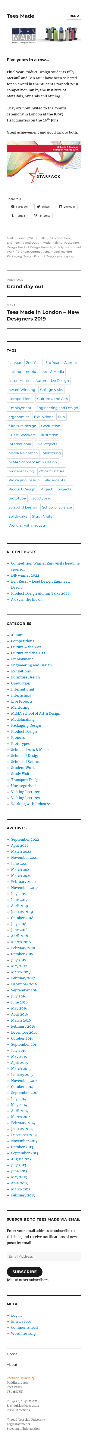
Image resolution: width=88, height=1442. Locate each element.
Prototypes (61, 247)
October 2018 (22, 918)
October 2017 (22, 954)
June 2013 (19, 1171)
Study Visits (42, 516)
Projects (46, 247)
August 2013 (21, 1159)
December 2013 (24, 1135)
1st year (15, 363)
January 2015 (22, 1074)
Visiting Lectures (25, 798)
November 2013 (24, 1141)
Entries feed (21, 1321)
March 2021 (21, 869)
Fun (61, 417)
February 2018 (23, 948)
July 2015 (18, 1050)
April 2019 (19, 906)
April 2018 (19, 936)
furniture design (22, 426)
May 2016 (19, 1008)
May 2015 (19, 1056)
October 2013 (22, 1147)
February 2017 (23, 978)
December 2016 (24, 984)
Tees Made (20, 16)
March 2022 (21, 851)
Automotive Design (52, 381)
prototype (17, 498)
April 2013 (19, 1183)
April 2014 (19, 1111)
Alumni (70, 363)
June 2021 (19, 863)
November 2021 (24, 857)
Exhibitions (43, 417)
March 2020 (21, 875)
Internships (21, 695)
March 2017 (21, 972)
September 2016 (25, 990)
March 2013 (21, 1189)
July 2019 (18, 893)
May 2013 (19, 1177)
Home (12, 1354)
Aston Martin (20, 381)
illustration (49, 435)
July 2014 (18, 1099)
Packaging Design (20, 256)
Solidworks (18, 516)
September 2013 (24, 1153)
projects (64, 489)
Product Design (29, 247)
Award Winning (22, 390)
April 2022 (20, 845)
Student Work (23, 767)
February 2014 (23, 1123)
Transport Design (26, 780)
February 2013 (23, 1195)
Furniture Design (25, 677)
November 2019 (24, 887)
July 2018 (18, 924)
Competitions (61, 238)
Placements (55, 480)
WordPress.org (23, 1333)
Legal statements (18, 1424)
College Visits (51, 390)
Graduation (50, 426)
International (20, 444)
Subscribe (24, 1271)
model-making (61, 251)
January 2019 (22, 912)
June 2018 (19, 930)
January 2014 (22, 1129)
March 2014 (21, 1117)
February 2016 (23, 1026)
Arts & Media (53, 372)
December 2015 (24, 1032)
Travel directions (18, 1410)
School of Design (23, 507)
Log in (16, 1315)
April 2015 (19, 1062)
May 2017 (19, 966)
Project (46, 489)
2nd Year (33, 363)
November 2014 (24, 1080)
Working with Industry (28, 525)
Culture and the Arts (28, 653)
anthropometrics (23, 372)
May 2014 (19, 1105)
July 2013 (18, 1165)
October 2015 (22, 1038)
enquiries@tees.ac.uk (24, 1406)
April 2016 (19, 1014)
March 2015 (21, 1068)
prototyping (65, 256)
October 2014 (22, 1086)
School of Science (57, 507)
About (12, 1365)
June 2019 (19, 900)
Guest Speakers (22, 435)
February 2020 (23, 881)
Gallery (43, 238)
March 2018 (21, 942)
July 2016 (18, 996)
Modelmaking (53, 242)
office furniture (52, 471)
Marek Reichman (23, 453)
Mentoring (52, 453)
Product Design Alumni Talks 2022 (40, 593)
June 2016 (19, 1002)
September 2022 (25, 839)
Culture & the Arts (52, 399)
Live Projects (46, 444)
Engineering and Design (24, 242)
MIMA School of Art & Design (33, 462)
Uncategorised (23, 786)
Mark (10, 238)
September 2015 (24, 1044)
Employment (20, 408)
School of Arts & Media (30, 749)
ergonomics (19, 417)
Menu (74, 15)
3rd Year (23, 251)
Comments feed (24, 1327)
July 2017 (18, 960)
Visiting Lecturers (26, 792)
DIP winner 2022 (25, 575)
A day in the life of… (27, 599)
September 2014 (24, 1092)
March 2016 (21, 1020)
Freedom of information (23, 1429)
